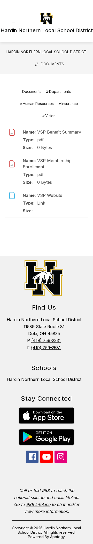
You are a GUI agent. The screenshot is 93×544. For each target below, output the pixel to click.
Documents (52, 64)
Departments (60, 91)
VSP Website (49, 195)
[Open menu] (13, 21)
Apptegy (57, 536)
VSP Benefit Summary (59, 132)
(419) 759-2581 (46, 347)
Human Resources (38, 103)
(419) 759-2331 (46, 340)
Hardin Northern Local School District (46, 52)
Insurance (69, 103)
